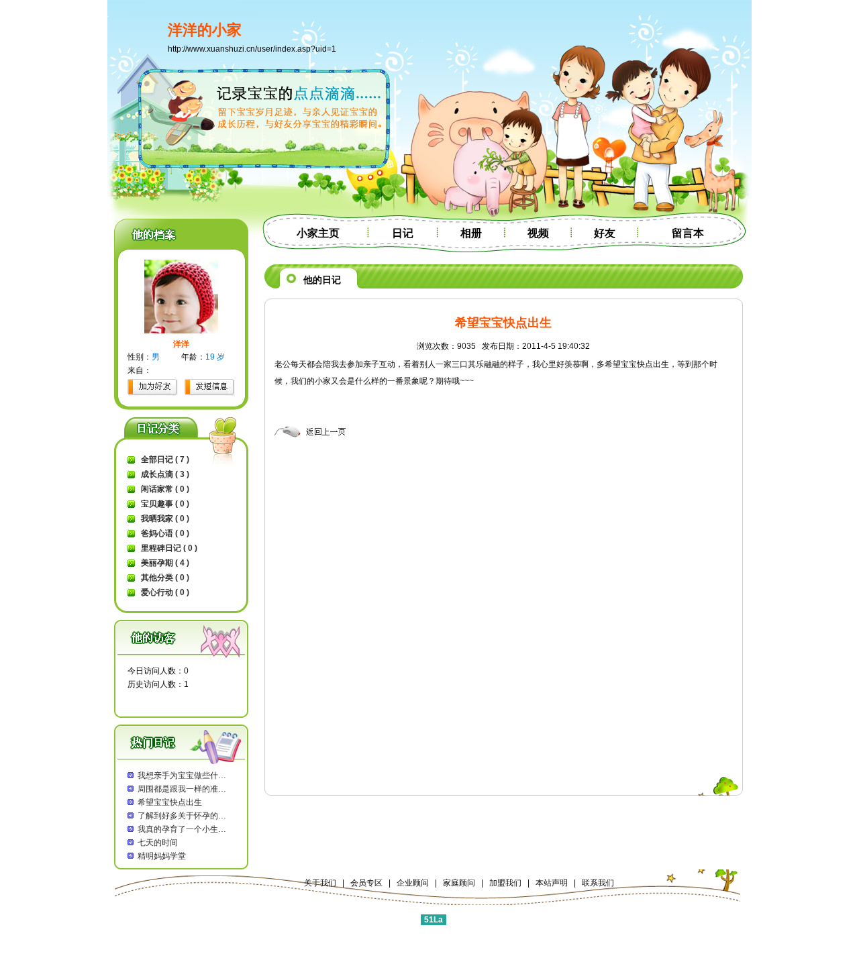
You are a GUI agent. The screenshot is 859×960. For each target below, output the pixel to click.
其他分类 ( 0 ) (165, 577)
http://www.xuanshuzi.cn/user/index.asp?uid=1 (252, 49)
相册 (471, 233)
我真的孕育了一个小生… (182, 829)
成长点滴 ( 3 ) (165, 474)
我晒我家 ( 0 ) (165, 518)
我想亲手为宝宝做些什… (182, 775)
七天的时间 (158, 842)
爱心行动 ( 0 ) (165, 592)
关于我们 (320, 883)
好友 (604, 233)
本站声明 (552, 883)
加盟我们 (505, 883)
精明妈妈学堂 (162, 856)
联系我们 (598, 883)
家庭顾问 (459, 883)
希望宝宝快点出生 (170, 802)
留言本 (688, 233)
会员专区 (366, 883)
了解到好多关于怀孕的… (182, 815)
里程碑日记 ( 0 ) (169, 548)
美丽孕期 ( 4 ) (165, 563)
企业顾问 (413, 883)
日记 (402, 233)
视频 (538, 233)
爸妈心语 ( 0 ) (165, 533)
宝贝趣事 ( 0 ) (165, 504)
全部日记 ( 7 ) (165, 459)
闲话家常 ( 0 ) (165, 489)
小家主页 (318, 233)
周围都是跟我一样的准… (182, 789)
